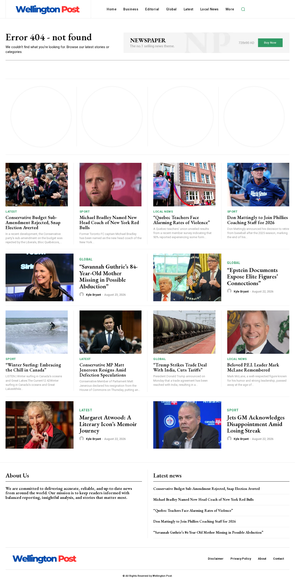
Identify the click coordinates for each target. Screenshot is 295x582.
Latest (11, 211)
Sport (85, 211)
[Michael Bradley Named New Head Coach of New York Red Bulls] (111, 184)
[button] (243, 9)
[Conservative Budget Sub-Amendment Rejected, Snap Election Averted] (37, 184)
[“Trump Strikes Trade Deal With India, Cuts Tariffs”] (184, 332)
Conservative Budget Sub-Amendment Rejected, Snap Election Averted (33, 222)
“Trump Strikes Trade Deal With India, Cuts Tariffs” (180, 367)
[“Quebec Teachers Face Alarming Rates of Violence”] (184, 184)
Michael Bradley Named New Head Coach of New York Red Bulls (109, 222)
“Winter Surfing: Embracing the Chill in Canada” (33, 367)
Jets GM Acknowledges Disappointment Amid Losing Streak (256, 423)
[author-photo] (82, 294)
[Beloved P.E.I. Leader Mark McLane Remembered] (258, 332)
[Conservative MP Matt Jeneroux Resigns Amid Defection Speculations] (111, 332)
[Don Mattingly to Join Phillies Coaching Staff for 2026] (258, 184)
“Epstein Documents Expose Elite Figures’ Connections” (252, 276)
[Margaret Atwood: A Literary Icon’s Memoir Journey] (40, 425)
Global (85, 259)
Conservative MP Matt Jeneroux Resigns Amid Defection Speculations (103, 370)
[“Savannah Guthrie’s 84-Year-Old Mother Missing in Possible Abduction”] (40, 277)
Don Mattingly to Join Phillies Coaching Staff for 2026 (257, 219)
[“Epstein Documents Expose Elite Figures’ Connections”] (187, 277)
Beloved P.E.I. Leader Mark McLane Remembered (253, 367)
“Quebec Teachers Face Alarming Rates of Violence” (181, 219)
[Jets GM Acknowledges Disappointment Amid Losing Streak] (187, 425)
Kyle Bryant (93, 294)
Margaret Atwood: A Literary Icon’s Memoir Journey (108, 423)
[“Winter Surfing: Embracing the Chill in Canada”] (37, 332)
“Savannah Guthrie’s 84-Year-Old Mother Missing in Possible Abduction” (108, 276)
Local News (163, 211)
